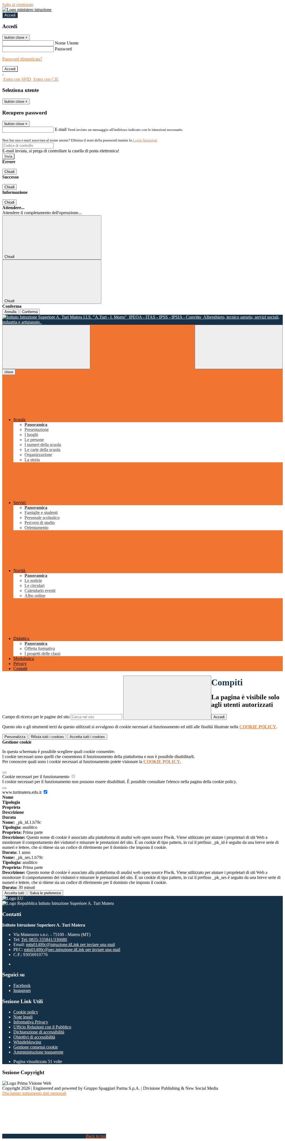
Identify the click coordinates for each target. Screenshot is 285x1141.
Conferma (30, 312)
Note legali (23, 1017)
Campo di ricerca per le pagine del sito (36, 716)
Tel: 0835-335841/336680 (44, 939)
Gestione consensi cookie (35, 1047)
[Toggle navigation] (46, 347)
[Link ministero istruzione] (26, 9)
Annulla (10, 312)
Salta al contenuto (17, 4)
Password (63, 49)
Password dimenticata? (22, 59)
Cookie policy (25, 1012)
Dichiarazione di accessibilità (38, 1032)
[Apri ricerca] (239, 347)
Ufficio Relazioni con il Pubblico (42, 1027)
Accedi (10, 15)
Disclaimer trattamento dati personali (34, 1093)
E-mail (61, 129)
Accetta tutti (87, 737)
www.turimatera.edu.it (22, 792)
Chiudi (9, 172)
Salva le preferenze (45, 893)
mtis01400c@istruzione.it (70, 944)
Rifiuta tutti (47, 737)
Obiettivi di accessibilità (34, 1037)
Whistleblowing (27, 1042)
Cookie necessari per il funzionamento (36, 776)
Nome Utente (66, 43)
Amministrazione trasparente (38, 1052)
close (8, 372)
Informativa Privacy (30, 1022)
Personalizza (14, 737)
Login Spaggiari (145, 140)
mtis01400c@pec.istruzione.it (72, 949)
